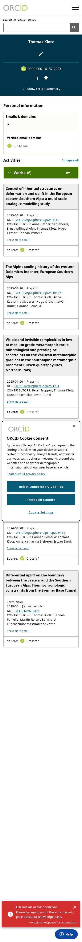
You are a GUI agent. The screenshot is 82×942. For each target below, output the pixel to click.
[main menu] (75, 8)
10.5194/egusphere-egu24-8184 (36, 220)
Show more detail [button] (18, 240)
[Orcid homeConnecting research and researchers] (15, 7)
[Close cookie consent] (74, 426)
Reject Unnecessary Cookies (41, 487)
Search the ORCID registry (19, 19)
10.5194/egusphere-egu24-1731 (36, 386)
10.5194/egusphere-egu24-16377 (37, 293)
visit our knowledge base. (44, 917)
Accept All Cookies (41, 500)
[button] (70, 160)
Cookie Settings (41, 512)
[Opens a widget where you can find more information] (66, 934)
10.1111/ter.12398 (26, 611)
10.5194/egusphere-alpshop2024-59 (39, 533)
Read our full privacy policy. (26, 474)
